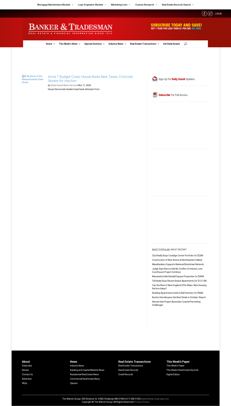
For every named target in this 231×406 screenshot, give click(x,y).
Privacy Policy (141, 402)
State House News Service (64, 85)
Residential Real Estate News (84, 374)
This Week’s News (68, 44)
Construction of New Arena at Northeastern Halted (177, 260)
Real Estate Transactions (143, 44)
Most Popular (161, 249)
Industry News (116, 44)
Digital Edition (173, 374)
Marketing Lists (119, 4)
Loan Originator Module (90, 4)
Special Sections (93, 44)
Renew (25, 370)
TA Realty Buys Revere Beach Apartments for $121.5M (179, 281)
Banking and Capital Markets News (87, 370)
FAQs (24, 383)
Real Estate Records (128, 370)
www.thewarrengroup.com (155, 399)
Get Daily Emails (171, 44)
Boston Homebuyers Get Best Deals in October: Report (179, 297)
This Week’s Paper (175, 365)
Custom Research (144, 4)
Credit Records (125, 374)
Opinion (74, 383)
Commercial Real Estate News (85, 379)
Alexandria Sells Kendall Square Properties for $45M (178, 276)
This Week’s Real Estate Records (182, 370)
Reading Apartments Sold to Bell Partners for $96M (177, 293)
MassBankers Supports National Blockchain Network (178, 264)
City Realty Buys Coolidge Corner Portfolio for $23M (177, 255)
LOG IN (218, 13)
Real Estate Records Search (176, 4)
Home (49, 44)
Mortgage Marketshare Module (53, 4)
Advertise (27, 379)
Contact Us (27, 374)
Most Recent (179, 249)
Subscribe (27, 365)
